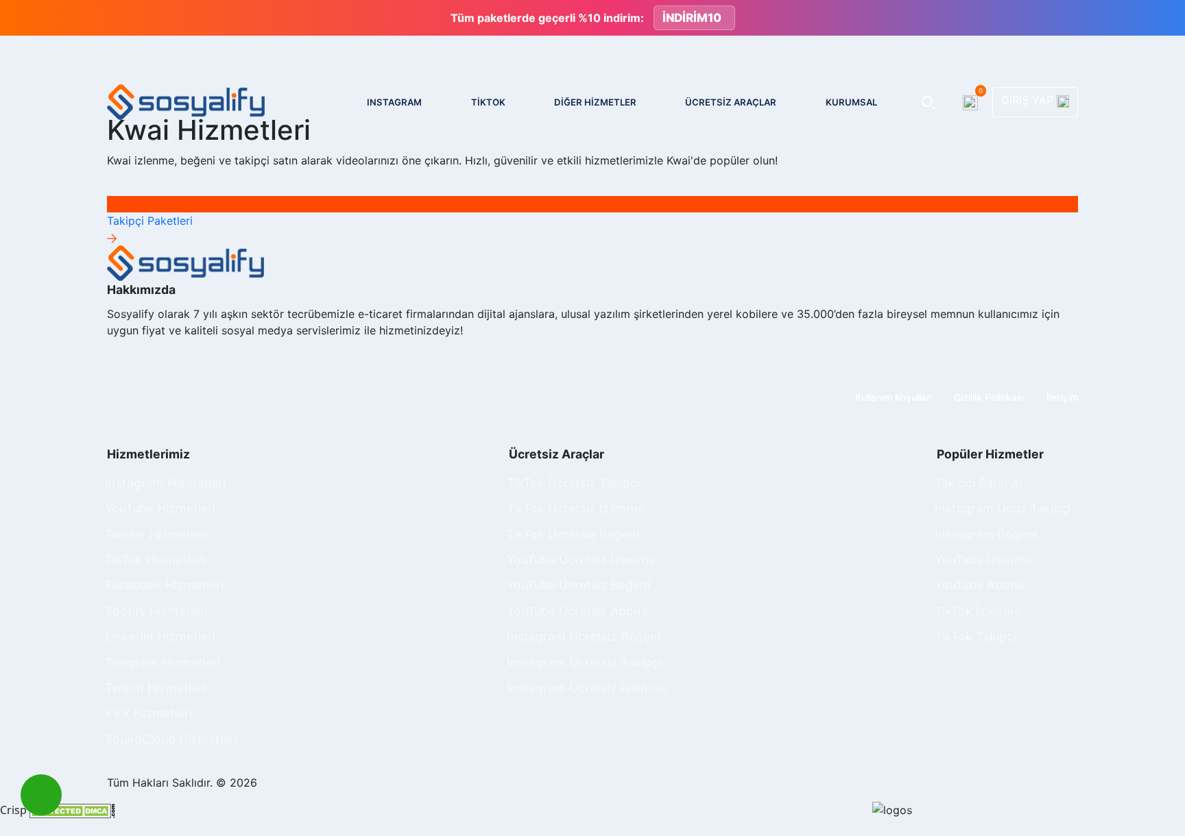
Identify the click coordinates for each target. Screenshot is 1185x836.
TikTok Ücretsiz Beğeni (573, 534)
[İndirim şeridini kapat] (1163, 18)
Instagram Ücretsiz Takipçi (584, 662)
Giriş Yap (1029, 100)
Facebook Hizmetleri (164, 585)
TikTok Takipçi (975, 636)
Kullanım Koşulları (893, 397)
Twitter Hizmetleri (156, 534)
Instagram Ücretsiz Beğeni (583, 636)
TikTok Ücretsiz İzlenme (576, 508)
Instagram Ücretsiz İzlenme (586, 687)
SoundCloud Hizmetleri (171, 739)
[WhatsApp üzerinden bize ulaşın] (41, 794)
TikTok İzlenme (978, 611)
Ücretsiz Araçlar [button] (730, 102)
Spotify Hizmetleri (156, 611)
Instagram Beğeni (986, 534)
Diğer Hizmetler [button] (595, 102)
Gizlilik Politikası (989, 397)
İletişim (1062, 397)
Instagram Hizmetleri (165, 483)
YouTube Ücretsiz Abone (577, 611)
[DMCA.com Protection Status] (72, 810)
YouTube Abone (980, 585)
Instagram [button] (394, 102)
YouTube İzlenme (983, 559)
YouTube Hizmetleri (160, 508)
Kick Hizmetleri (148, 713)
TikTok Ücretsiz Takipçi (573, 483)
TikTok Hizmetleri (154, 559)
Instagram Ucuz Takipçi (1002, 508)
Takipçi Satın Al (978, 483)
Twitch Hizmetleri (155, 687)
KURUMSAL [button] (851, 102)
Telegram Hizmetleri (162, 662)
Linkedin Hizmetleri (160, 636)
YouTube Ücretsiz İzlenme (581, 559)
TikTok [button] (488, 102)
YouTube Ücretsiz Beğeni (578, 585)
